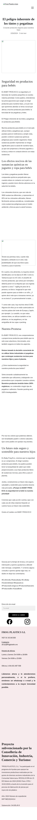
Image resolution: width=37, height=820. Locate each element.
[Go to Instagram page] (27, 621)
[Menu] (32, 8)
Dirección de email (8, 604)
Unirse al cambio (18, 615)
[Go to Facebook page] (10, 621)
